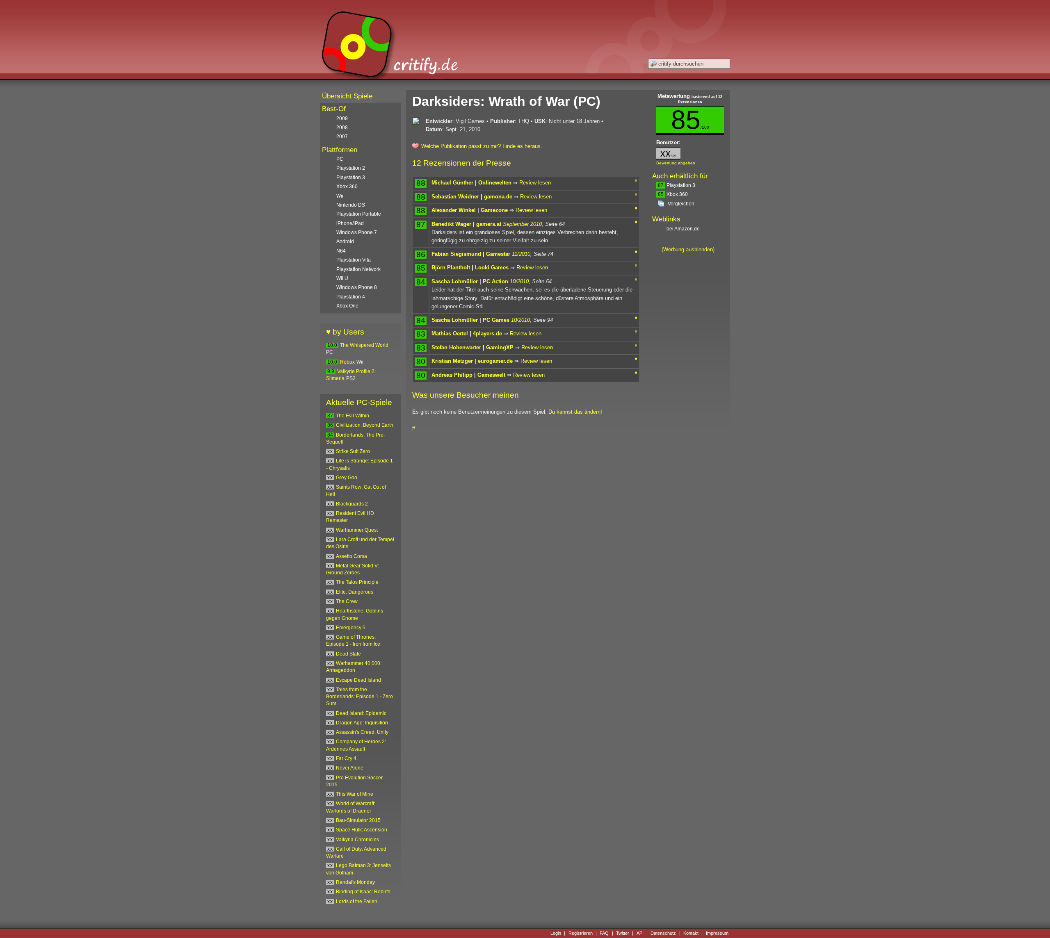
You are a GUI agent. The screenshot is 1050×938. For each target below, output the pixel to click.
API (640, 933)
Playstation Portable (358, 214)
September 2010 (522, 224)
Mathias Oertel (449, 333)
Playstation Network (358, 269)
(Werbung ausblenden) (688, 249)
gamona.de (498, 197)
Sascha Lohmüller (454, 281)
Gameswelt (491, 375)
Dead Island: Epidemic (361, 713)
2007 (342, 136)
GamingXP (500, 347)
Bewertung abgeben (675, 163)
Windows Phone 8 (356, 287)
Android (345, 241)
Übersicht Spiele (347, 96)
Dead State (348, 653)
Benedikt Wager (451, 224)
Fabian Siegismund (456, 254)
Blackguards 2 (352, 503)
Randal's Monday (355, 882)
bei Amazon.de (684, 229)
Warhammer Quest (357, 530)
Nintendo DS (350, 205)
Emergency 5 (350, 627)
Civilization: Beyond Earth (364, 425)
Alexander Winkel (453, 210)
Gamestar (498, 254)
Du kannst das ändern (574, 412)
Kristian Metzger (452, 361)
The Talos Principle (357, 582)
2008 (342, 127)
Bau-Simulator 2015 (358, 820)
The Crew (347, 601)
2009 (342, 118)
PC (339, 159)
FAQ (604, 933)
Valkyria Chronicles (357, 839)
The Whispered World (364, 345)
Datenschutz (663, 933)
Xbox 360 (673, 194)
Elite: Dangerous (354, 592)
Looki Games (492, 267)
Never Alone (349, 767)
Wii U (342, 278)
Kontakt (690, 933)
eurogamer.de (495, 361)
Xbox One (347, 306)
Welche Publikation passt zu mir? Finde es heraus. (481, 146)
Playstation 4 (350, 297)
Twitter (622, 933)
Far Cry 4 (346, 758)
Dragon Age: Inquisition (362, 722)
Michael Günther (452, 183)
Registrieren (580, 933)
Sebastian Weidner (455, 197)
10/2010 (519, 281)
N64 (341, 251)
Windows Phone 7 (356, 232)
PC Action (495, 281)
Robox (347, 362)
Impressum (717, 933)
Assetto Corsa (351, 556)
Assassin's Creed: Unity (362, 732)
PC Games (496, 320)
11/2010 (521, 254)
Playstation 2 (350, 168)
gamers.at (488, 224)
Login (555, 933)
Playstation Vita (353, 260)
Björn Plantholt (450, 267)
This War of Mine (354, 794)
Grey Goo (346, 477)
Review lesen (535, 183)
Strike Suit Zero (353, 451)
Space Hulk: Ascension (361, 829)
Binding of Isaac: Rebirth (363, 891)
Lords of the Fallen (356, 901)
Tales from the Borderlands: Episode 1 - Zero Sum (359, 696)
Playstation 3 (676, 185)
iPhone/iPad (350, 223)
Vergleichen (681, 204)
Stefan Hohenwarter (456, 347)
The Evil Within (352, 415)
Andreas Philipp (451, 375)
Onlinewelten (494, 183)
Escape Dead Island (358, 680)
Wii (339, 196)
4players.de (487, 333)
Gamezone (494, 210)
